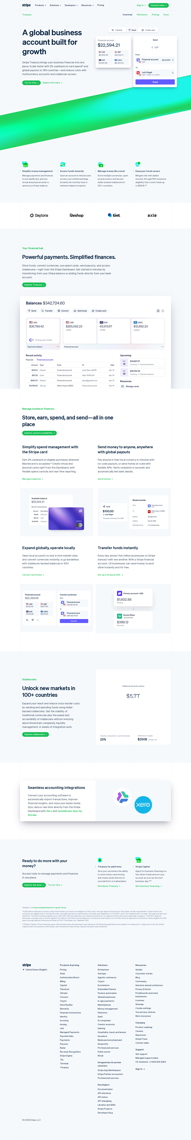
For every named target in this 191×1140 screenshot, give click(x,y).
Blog (137, 977)
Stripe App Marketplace (109, 1070)
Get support (141, 1054)
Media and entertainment (110, 1040)
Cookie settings (143, 1008)
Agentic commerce (107, 977)
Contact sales (158, 5)
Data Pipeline (66, 1004)
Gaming (101, 1028)
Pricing (100, 5)
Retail (100, 1055)
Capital (63, 985)
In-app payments (106, 1000)
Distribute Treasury (108, 886)
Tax (62, 1059)
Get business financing (147, 886)
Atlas (62, 973)
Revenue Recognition (70, 1051)
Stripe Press (141, 1038)
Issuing (63, 1024)
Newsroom (140, 1035)
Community (141, 981)
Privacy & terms (143, 989)
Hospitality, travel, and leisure (112, 1032)
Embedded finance (107, 989)
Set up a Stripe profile (109, 574)
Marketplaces (104, 1004)
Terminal (64, 1063)
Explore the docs (51, 82)
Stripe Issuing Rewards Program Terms (49, 907)
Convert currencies (32, 574)
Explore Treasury (33, 284)
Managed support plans (146, 1057)
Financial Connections (70, 1012)
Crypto (63, 1000)
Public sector (104, 1051)
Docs (166, 14)
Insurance (102, 1036)
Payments (65, 1040)
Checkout (64, 989)
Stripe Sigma (66, 1055)
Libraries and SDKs (107, 1104)
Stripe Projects (105, 1108)
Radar (63, 1047)
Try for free (30, 82)
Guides (138, 969)
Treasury (27, 14)
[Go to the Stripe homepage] (26, 965)
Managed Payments (69, 1032)
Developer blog (105, 1112)
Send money (104, 478)
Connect (64, 997)
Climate (63, 993)
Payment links (67, 1036)
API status (103, 1097)
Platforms (142, 14)
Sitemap (139, 1004)
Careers (139, 1031)
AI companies (104, 1020)
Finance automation (107, 993)
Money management (108, 1008)
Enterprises (103, 969)
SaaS (100, 1016)
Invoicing (64, 1020)
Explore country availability (38, 432)
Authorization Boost (69, 977)
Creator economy (106, 1024)
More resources (143, 1016)
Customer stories (144, 973)
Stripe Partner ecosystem (110, 1074)
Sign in (140, 5)
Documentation (105, 1089)
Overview (127, 14)
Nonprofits (103, 1043)
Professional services (108, 1047)
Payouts (64, 1043)
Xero (49, 810)
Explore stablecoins (34, 734)
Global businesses (106, 997)
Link (62, 1028)
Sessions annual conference (149, 985)
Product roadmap (143, 1027)
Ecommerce (103, 985)
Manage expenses (31, 478)
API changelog (105, 1100)
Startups (102, 973)
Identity (64, 1016)
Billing (62, 981)
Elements (64, 1008)
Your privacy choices (145, 1012)
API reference (104, 1093)
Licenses (139, 1000)
